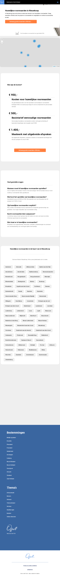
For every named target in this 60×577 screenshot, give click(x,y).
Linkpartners (30, 569)
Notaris (9, 496)
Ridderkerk (44, 335)
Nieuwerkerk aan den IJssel (25, 325)
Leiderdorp (8, 310)
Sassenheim (39, 340)
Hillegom (8, 301)
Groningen (10, 454)
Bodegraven (21, 281)
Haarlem (29, 291)
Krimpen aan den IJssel (12, 306)
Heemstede (42, 296)
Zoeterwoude (43, 354)
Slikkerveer (21, 345)
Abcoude (18, 267)
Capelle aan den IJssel (23, 286)
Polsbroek (20, 335)
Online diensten (11, 516)
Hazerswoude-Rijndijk (28, 296)
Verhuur (9, 506)
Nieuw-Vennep (42, 320)
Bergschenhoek (35, 276)
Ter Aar (42, 345)
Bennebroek (9, 276)
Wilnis (43, 350)
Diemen (47, 286)
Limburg (9, 458)
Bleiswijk (47, 276)
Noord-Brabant (11, 461)
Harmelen (40, 291)
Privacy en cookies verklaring (30, 565)
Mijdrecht (22, 315)
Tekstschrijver (11, 503)
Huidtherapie (10, 510)
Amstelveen (8, 271)
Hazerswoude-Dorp (11, 296)
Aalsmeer (8, 267)
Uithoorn (51, 345)
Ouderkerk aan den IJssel (43, 330)
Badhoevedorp (33, 271)
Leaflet (54, 66)
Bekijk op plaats (11, 437)
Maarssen (48, 310)
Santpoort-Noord (26, 340)
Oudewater (8, 335)
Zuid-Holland (10, 478)
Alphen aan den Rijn (44, 267)
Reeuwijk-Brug (32, 335)
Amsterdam (21, 271)
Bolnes (32, 281)
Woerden (8, 354)
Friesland (9, 448)
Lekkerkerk (20, 310)
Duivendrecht (9, 291)
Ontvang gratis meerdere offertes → (21, 21)
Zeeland (9, 475)
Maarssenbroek (10, 315)
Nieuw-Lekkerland (28, 320)
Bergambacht (21, 276)
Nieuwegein (8, 325)
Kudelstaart (27, 306)
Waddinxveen (33, 350)
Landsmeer (39, 306)
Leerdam (49, 306)
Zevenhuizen (30, 354)
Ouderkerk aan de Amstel (23, 330)
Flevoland (9, 444)
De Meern (37, 286)
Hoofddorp (19, 301)
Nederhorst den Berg (11, 320)
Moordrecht (44, 315)
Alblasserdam (30, 267)
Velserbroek (9, 350)
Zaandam (18, 354)
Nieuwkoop (41, 325)
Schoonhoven (9, 345)
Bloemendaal (9, 281)
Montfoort (33, 315)
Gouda (20, 291)
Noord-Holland (11, 465)
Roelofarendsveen (10, 340)
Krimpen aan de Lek (44, 301)
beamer (9, 513)
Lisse (30, 310)
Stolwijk (32, 345)
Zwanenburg (9, 359)
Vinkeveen (21, 350)
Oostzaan (8, 330)
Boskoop (41, 281)
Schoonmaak (10, 492)
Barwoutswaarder (48, 271)
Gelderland (10, 451)
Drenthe (9, 441)
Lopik (38, 310)
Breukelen (8, 286)
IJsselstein (30, 301)
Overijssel (10, 468)
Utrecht (9, 472)
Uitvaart (9, 499)
